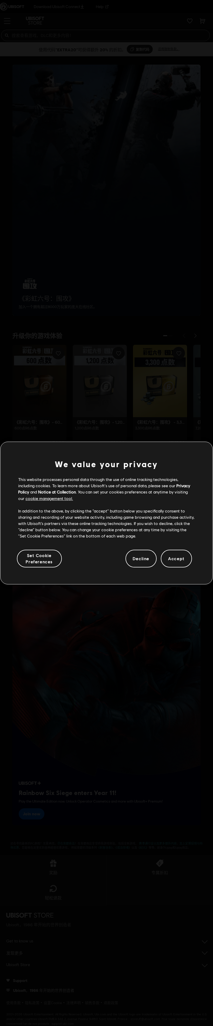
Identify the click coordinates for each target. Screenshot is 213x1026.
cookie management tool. (49, 498)
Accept (176, 558)
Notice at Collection (57, 491)
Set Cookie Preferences (39, 558)
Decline (141, 558)
